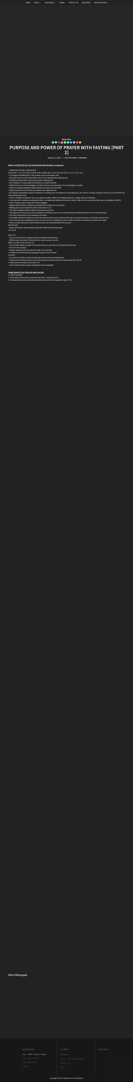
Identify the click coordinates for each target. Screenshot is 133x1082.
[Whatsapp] (65, 142)
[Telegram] (68, 142)
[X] (59, 142)
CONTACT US (73, 3)
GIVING (62, 3)
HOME (28, 3)
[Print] (80, 142)
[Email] (53, 142)
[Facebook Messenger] (74, 142)
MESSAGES (86, 3)
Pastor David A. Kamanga (76, 158)
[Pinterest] (77, 142)
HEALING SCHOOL (100, 3)
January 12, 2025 (53, 158)
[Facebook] (56, 142)
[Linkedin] (71, 142)
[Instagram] (62, 142)
